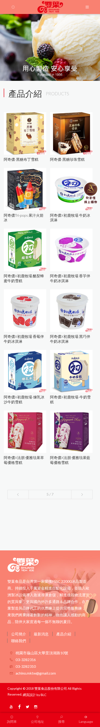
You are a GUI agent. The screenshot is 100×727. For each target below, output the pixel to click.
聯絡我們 (18, 640)
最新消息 (41, 634)
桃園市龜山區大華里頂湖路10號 (41, 653)
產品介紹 (63, 634)
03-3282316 (25, 659)
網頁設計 (29, 695)
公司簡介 (18, 634)
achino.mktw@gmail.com (35, 673)
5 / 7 (50, 494)
